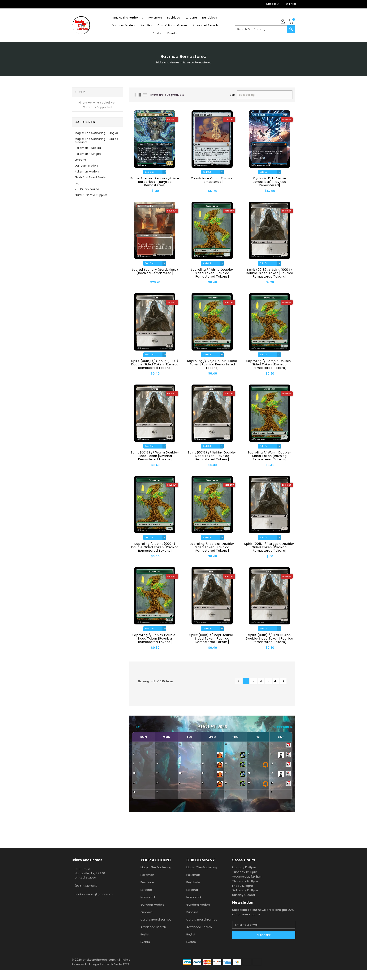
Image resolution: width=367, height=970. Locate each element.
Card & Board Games (155, 919)
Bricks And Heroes (167, 62)
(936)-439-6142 (86, 886)
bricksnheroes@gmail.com (94, 894)
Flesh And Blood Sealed (91, 177)
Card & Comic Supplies (91, 195)
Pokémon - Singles (88, 154)
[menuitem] (127, 17)
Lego (78, 183)
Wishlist (291, 4)
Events (145, 942)
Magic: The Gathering (155, 867)
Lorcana (80, 160)
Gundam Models (86, 166)
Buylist (145, 934)
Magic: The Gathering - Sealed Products (96, 140)
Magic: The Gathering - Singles (97, 133)
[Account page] (283, 21)
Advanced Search (153, 927)
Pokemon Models (87, 171)
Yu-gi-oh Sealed (87, 189)
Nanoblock (148, 897)
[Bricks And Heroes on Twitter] (73, 4)
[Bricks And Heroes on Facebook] (66, 4)
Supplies (146, 912)
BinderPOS (121, 964)
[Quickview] (133, 192)
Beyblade (147, 882)
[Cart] (291, 21)
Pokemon (147, 875)
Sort (232, 94)
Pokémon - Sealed (88, 148)
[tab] (97, 133)
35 (275, 681)
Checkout (272, 4)
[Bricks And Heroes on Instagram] (81, 4)
